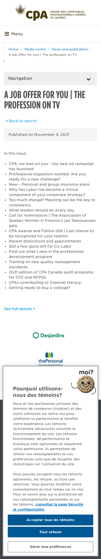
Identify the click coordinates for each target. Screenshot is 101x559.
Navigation (20, 78)
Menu (17, 34)
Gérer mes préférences (50, 547)
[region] (50, 461)
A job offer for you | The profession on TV (43, 55)
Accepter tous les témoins (50, 520)
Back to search (23, 121)
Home (13, 49)
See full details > (19, 309)
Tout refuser (50, 532)
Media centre (35, 49)
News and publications (70, 49)
